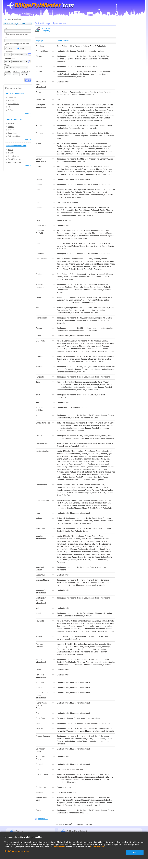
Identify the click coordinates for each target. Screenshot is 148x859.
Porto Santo (103, 469)
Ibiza (72, 46)
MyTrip (10, 110)
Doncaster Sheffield (97, 56)
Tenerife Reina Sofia (98, 46)
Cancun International (92, 105)
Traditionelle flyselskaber (16, 146)
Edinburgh (87, 192)
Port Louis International (89, 469)
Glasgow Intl (69, 59)
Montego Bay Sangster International (71, 115)
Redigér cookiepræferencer (16, 851)
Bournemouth (100, 208)
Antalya (73, 105)
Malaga (100, 92)
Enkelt (10, 48)
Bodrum (80, 105)
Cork (111, 423)
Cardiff (85, 56)
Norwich (79, 197)
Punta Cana (86, 349)
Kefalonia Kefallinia (101, 503)
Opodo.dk (12, 97)
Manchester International (94, 51)
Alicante (60, 105)
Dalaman (65, 46)
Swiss (10, 150)
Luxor (81, 462)
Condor (11, 130)
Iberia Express (13, 156)
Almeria (67, 105)
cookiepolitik (59, 847)
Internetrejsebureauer (15, 93)
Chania (105, 105)
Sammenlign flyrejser (16, 23)
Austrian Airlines (14, 162)
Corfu (59, 46)
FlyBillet (11, 101)
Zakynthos (98, 120)
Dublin (67, 192)
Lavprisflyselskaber (14, 19)
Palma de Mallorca (82, 46)
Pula (64, 475)
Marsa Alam (68, 464)
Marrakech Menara (88, 113)
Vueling (11, 127)
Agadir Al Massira (63, 451)
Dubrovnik (69, 107)
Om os (19, 831)
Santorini (60, 480)
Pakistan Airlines (14, 136)
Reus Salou (77, 118)
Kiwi (9, 107)
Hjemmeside (43, 819)
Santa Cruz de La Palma (98, 477)
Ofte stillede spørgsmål (64, 824)
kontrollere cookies (99, 847)
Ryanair (11, 124)
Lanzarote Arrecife (89, 92)
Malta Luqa (75, 113)
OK (134, 852)
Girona (59, 459)
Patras (76, 469)
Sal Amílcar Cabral (99, 557)
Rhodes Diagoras (89, 118)
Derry (65, 647)
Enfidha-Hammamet (81, 107)
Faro (58, 100)
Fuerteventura (100, 107)
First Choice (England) (47, 29)
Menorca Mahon (102, 113)
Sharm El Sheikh (70, 95)
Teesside (97, 390)
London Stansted (77, 51)
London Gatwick (63, 51)
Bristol (79, 56)
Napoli (88, 115)
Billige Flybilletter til (77, 831)
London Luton (88, 74)
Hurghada (81, 110)
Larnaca (60, 113)
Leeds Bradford (63, 74)
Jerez (103, 459)
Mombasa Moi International (98, 464)
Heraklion (72, 110)
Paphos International (65, 136)
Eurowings (12, 133)
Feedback (79, 824)
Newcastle (61, 61)
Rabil (69, 118)
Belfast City (61, 308)
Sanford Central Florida (74, 351)
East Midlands (105, 72)
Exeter (85, 126)
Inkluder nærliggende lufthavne (18, 34)
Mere (27, 113)
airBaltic (11, 153)
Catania (84, 454)
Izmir (92, 110)
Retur (22, 48)
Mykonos (89, 467)
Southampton (70, 654)
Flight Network (13, 104)
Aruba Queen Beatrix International (98, 451)
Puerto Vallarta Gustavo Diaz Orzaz (86, 554)
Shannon (80, 431)
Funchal (110, 107)
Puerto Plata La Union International (78, 472)
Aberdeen (60, 190)
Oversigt (89, 824)
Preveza (60, 472)
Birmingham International (66, 56)
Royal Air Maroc (14, 159)
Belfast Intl (69, 190)
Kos (96, 110)
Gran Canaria (75, 92)
